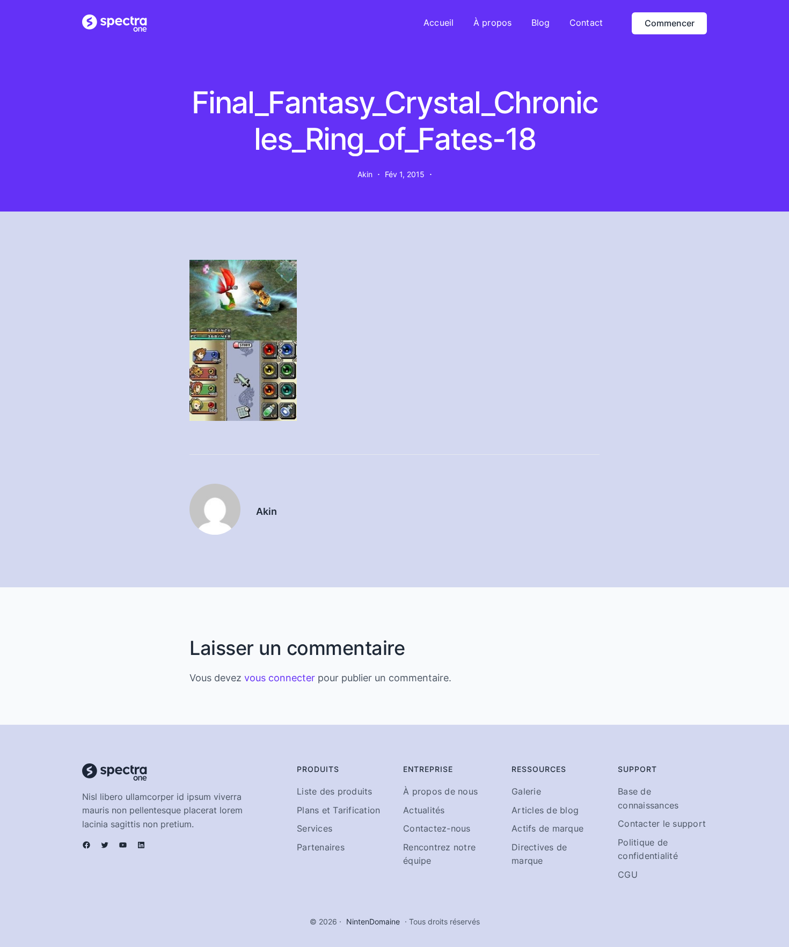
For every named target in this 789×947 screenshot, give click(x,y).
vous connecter (279, 677)
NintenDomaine (373, 921)
